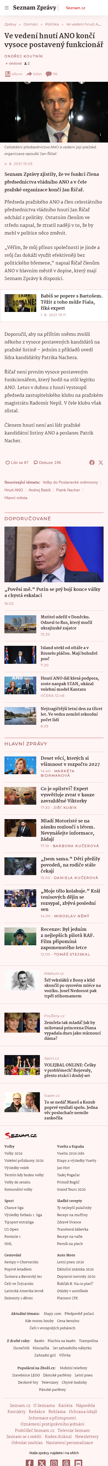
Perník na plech (70, 1244)
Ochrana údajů (83, 1412)
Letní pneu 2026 (70, 1262)
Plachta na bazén (62, 1341)
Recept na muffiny (72, 1215)
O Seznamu (44, 1406)
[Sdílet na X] (101, 462)
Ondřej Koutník (23, 56)
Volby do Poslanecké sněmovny (70, 482)
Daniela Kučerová (76, 878)
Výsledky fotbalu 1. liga (23, 1215)
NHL (8, 1244)
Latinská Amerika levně (23, 1291)
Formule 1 (12, 1237)
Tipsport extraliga (19, 1222)
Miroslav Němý (72, 916)
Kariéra (65, 1406)
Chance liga (14, 1208)
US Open (11, 1230)
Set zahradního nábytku (72, 1348)
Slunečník (21, 1348)
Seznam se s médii (24, 1437)
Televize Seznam (74, 1430)
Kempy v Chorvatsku (21, 1262)
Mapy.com (52, 1314)
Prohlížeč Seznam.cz (34, 1430)
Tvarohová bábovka (72, 1230)
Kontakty (16, 1412)
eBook (17, 74)
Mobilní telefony (73, 1368)
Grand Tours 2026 (71, 1190)
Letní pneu (84, 1375)
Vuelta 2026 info (70, 1154)
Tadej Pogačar (68, 1175)
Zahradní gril (45, 1355)
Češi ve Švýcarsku (19, 1284)
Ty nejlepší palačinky (74, 1208)
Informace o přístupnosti (52, 1418)
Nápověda (85, 1406)
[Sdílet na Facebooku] (92, 462)
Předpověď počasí (79, 1314)
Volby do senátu (17, 1182)
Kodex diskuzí (58, 1437)
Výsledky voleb (16, 1168)
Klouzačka (41, 1348)
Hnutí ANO (13, 490)
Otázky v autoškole (72, 1291)
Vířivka (65, 1355)
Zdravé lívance (69, 1222)
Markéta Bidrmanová (58, 773)
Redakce (37, 1412)
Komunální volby (18, 1190)
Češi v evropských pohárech (52, 1328)
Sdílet (37, 74)
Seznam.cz (75, 8)
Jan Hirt (63, 1168)
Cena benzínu (68, 1321)
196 (55, 74)
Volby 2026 (13, 1154)
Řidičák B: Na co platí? (75, 1284)
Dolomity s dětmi (18, 1298)
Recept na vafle (70, 1237)
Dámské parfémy (57, 1375)
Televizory (50, 1383)
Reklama (57, 1412)
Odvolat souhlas (27, 1443)
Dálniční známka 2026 (75, 1269)
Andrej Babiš (40, 490)
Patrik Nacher (68, 490)
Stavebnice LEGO (26, 1375)
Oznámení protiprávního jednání (52, 1424)
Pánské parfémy (52, 1390)
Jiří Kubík (65, 808)
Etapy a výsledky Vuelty (76, 1161)
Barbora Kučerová (76, 846)
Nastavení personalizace (69, 1443)
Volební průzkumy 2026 (23, 1161)
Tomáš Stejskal (72, 954)
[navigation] (6, 7)
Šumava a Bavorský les (23, 1277)
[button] (54, 112)
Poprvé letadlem (18, 1269)
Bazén (39, 1341)
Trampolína (88, 1341)
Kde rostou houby (39, 1321)
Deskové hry (28, 1383)
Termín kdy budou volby (24, 1175)
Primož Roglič (68, 1182)
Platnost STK (67, 1298)
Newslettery (87, 1437)
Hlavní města (15, 498)
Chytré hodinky (74, 1383)
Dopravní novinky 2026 (76, 1277)
